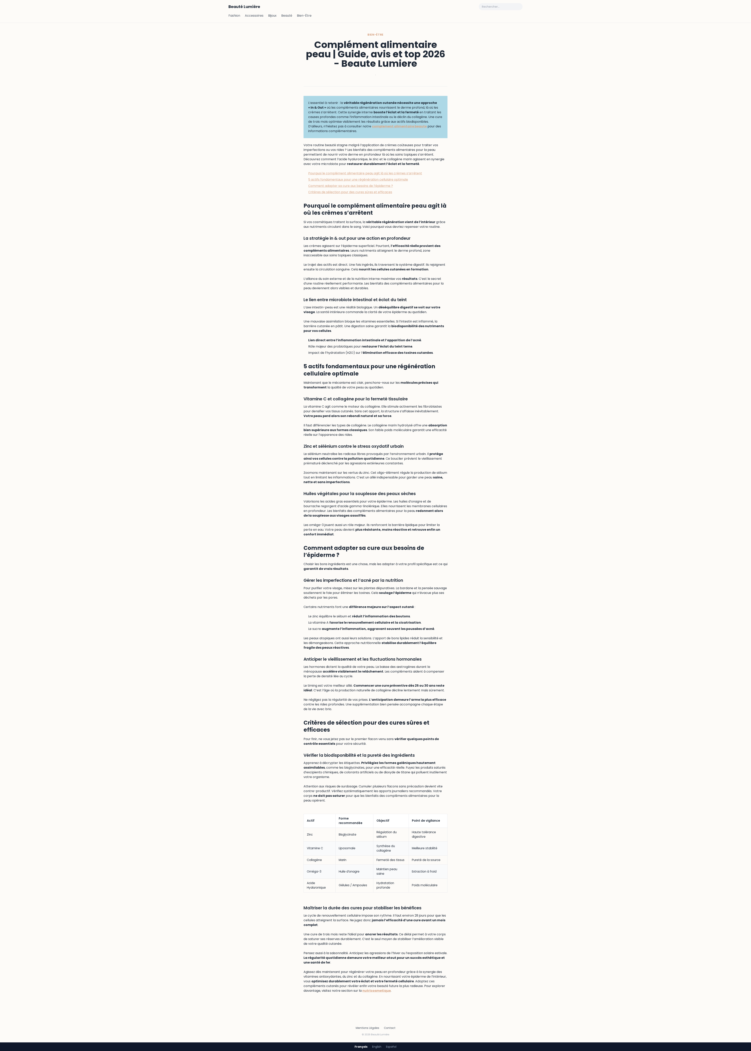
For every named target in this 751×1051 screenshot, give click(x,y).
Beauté (286, 15)
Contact (389, 1028)
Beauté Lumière (244, 6)
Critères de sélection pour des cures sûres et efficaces (350, 192)
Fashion (234, 15)
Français (361, 1047)
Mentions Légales (367, 1028)
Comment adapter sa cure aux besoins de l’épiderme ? (350, 186)
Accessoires (254, 15)
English (376, 1047)
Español (391, 1047)
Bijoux (272, 15)
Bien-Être (304, 15)
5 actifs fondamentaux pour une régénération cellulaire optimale (358, 179)
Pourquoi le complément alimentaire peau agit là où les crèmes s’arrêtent (365, 173)
